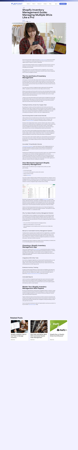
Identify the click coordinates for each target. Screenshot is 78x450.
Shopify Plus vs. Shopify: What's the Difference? (57, 335)
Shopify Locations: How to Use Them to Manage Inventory (18, 336)
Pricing (50, 3)
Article (24, 7)
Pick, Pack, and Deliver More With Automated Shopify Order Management (38, 336)
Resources (39, 3)
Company (45, 3)
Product (33, 3)
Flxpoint (23, 20)
